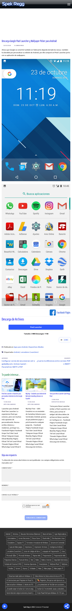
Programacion (47, 555)
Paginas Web (36, 555)
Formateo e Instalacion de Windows (37, 543)
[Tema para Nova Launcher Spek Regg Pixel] (60, 385)
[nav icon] (68, 4)
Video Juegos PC (58, 568)
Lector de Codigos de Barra (32, 551)
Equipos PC (20, 543)
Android (17, 352)
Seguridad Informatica (61, 560)
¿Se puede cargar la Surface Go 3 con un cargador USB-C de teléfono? (20, 589)
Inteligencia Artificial (56, 547)
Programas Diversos (10, 560)
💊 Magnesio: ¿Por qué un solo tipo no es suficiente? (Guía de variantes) (51, 580)
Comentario (7, 468)
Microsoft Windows (24, 555)
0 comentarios (19, 45)
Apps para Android (20, 347)
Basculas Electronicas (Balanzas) (30, 534)
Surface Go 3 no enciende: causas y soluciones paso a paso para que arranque (51, 589)
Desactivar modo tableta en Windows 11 (20, 576)
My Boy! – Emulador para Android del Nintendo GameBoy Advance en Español (36, 396)
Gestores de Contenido (57, 543)
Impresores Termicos (40, 547)
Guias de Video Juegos (15, 547)
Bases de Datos (47, 534)
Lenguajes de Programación (50, 551)
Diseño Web (46, 538)
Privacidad (45, 607)
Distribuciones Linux (58, 538)
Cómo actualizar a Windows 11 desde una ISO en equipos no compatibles (20, 584)
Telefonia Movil (54, 564)
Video (39, 568)
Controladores (11, 538)
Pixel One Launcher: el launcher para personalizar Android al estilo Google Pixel (12, 396)
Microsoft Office (11, 555)
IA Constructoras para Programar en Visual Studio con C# (20, 580)
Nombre (5, 485)
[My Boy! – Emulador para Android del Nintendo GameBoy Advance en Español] (36, 385)
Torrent (18, 568)
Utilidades (33, 568)
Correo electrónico (10, 495)
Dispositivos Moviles (36, 347)
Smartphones (43, 564)
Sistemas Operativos (30, 564)
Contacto (39, 607)
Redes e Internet (46, 560)
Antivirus (15, 534)
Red (32, 560)
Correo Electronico (24, 538)
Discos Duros (36, 538)
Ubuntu (25, 568)
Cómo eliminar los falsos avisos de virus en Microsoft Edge (49, 576)
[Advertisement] (36, 22)
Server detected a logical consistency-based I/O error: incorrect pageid (20, 593)
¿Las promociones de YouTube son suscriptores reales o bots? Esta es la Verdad (51, 584)
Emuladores (11, 543)
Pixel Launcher (36, 327)
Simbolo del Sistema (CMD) (12, 564)
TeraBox (10, 568)
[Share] (67, 606)
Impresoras (28, 547)
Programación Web (59, 555)
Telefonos (64, 564)
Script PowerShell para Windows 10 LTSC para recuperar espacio (51, 593)
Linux (63, 551)
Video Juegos (47, 568)
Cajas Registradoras (60, 534)
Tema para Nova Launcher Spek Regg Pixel (60, 395)
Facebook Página (44, 312)
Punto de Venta (23, 560)
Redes (37, 560)
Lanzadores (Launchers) (29, 352)
